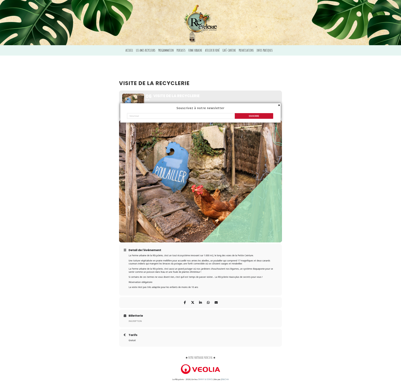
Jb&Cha (225, 379)
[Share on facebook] (185, 302)
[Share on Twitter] (193, 302)
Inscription (135, 321)
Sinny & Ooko (205, 379)
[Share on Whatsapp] (208, 302)
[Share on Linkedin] (200, 302)
